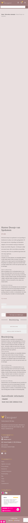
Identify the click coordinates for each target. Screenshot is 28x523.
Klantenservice (4, 468)
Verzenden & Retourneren (6, 471)
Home (2, 14)
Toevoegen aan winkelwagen (16, 314)
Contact (2, 461)
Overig (20, 401)
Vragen (2, 478)
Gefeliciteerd (15, 401)
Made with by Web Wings (14, 520)
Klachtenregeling (4, 473)
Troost (7, 401)
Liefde (10, 401)
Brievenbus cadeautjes (10, 14)
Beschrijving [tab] (14, 326)
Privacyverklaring (4, 466)
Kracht (3, 401)
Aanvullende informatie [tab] (14, 331)
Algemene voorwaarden (5, 464)
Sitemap (2, 481)
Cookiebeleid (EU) (5, 483)
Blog (2, 476)
